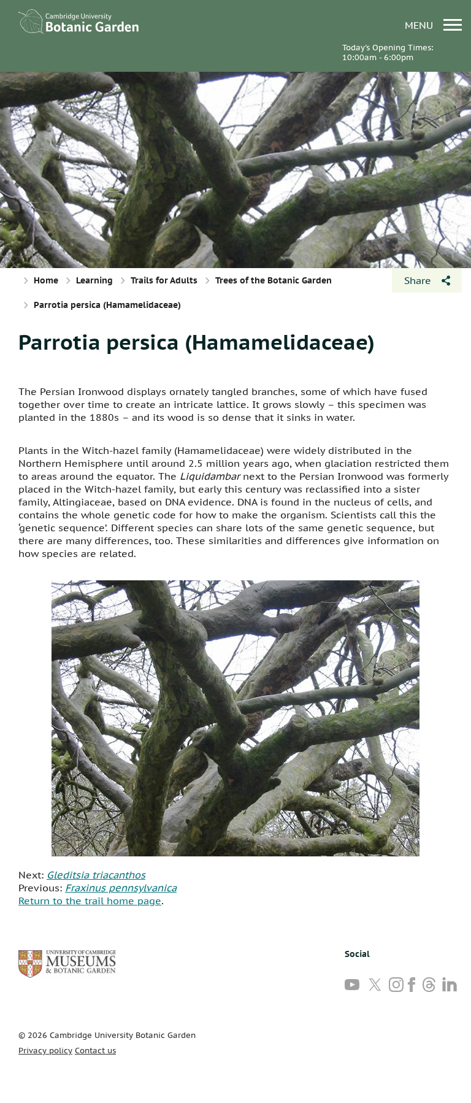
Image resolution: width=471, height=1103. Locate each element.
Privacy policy (45, 1050)
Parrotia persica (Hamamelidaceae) (196, 341)
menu (420, 25)
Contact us (95, 1050)
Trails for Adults (164, 280)
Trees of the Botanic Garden (273, 280)
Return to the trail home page (89, 900)
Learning (94, 280)
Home (46, 280)
